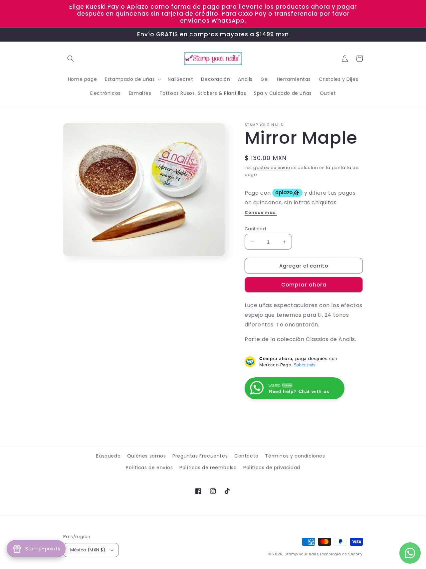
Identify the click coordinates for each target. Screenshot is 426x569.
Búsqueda (108, 456)
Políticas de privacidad (271, 467)
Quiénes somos (146, 456)
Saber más (305, 364)
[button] (70, 58)
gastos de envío (271, 167)
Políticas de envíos (149, 467)
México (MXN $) (88, 550)
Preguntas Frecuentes (200, 456)
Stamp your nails (302, 554)
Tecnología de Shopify (341, 554)
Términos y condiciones (295, 456)
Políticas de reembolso (208, 467)
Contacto (246, 456)
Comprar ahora (303, 284)
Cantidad (255, 229)
